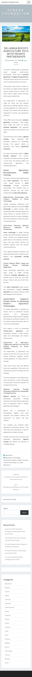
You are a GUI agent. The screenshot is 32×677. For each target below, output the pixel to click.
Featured (7, 615)
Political (7, 639)
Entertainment (9, 607)
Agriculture (9, 455)
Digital (7, 595)
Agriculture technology (13, 458)
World (7, 663)
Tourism (7, 655)
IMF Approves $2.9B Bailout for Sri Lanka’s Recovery (16, 487)
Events (7, 611)
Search (5, 508)
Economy (8, 599)
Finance (7, 619)
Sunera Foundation (9, 2)
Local (6, 631)
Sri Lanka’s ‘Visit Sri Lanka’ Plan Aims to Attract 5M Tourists (16, 477)
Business (7, 587)
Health (7, 623)
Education (8, 603)
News (6, 635)
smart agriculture (10, 221)
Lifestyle (7, 627)
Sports (7, 647)
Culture (7, 591)
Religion (7, 643)
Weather (7, 659)
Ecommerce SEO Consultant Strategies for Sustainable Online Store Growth (15, 531)
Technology (8, 651)
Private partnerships (9, 462)
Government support (10, 460)
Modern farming (23, 460)
